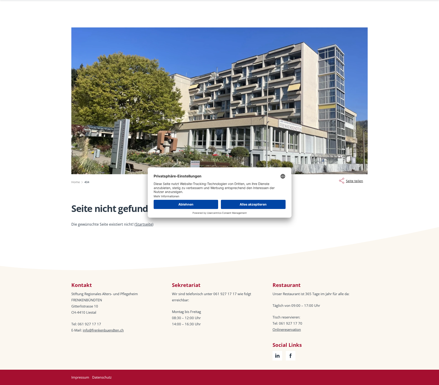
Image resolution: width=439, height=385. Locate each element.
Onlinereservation (287, 329)
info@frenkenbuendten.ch (103, 330)
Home (75, 182)
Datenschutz (102, 377)
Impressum (80, 377)
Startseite (144, 224)
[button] (425, 356)
